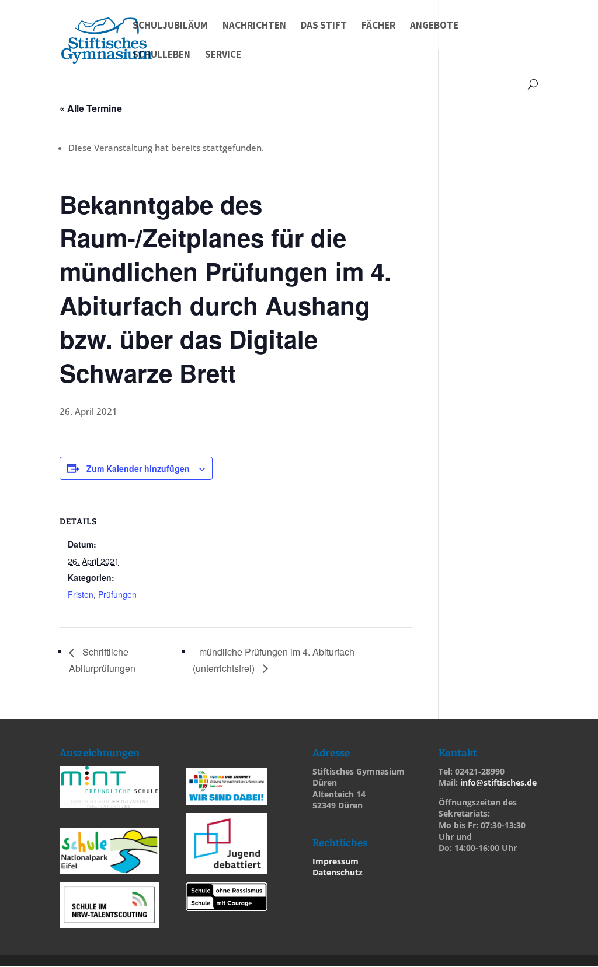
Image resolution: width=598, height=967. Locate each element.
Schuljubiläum (170, 26)
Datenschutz (337, 872)
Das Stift (324, 26)
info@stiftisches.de (498, 782)
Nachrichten (254, 26)
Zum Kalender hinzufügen (138, 468)
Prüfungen (117, 594)
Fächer (378, 26)
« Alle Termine (91, 108)
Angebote (434, 26)
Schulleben (161, 55)
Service (223, 55)
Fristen (80, 594)
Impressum (335, 861)
